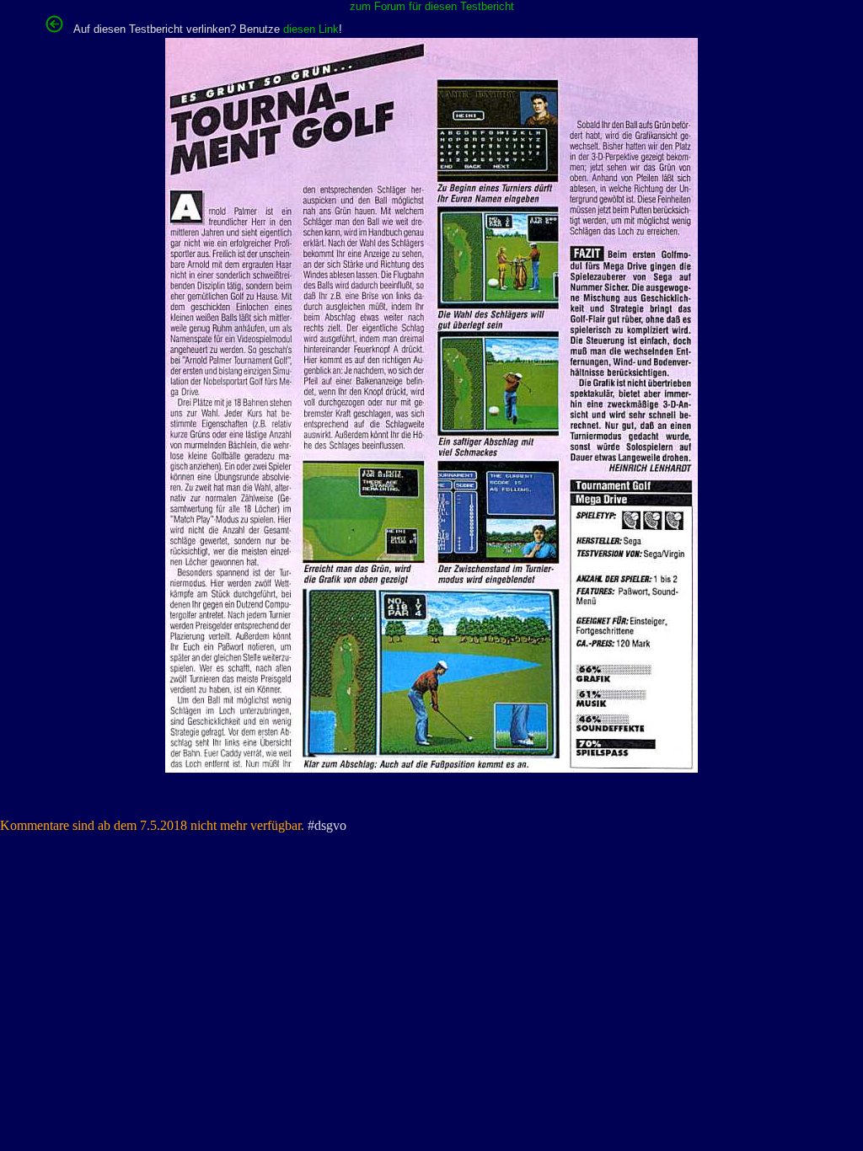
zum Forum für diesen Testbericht (432, 6)
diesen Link (311, 29)
